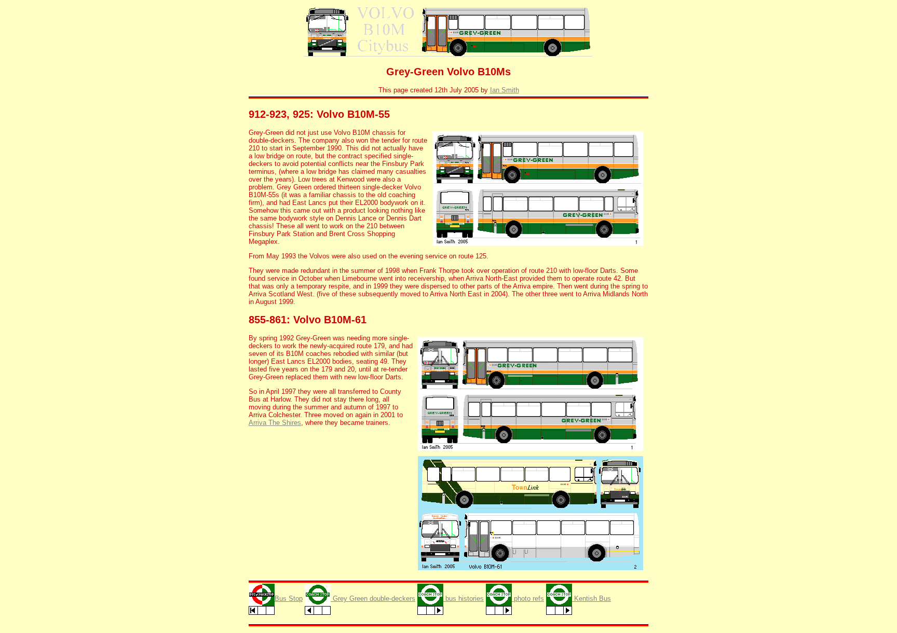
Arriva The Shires (275, 422)
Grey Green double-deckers (373, 598)
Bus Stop (289, 598)
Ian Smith (504, 90)
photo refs (528, 598)
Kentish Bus (591, 598)
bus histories (463, 598)
